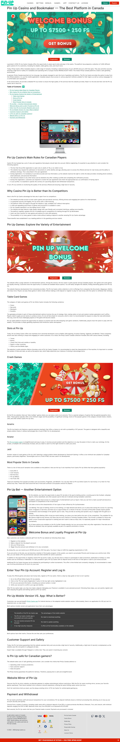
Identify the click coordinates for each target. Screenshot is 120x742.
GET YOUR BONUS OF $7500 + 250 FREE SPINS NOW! (60, 740)
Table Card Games (18, 96)
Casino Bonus (67, 718)
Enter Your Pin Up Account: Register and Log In (24, 108)
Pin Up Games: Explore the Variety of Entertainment (26, 94)
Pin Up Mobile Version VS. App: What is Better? (24, 110)
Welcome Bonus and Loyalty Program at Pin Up (24, 106)
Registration (54, 59)
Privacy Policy (67, 724)
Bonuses (67, 59)
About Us (66, 730)
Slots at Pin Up (17, 98)
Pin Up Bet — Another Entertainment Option (23, 104)
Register (114, 3)
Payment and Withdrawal (17, 117)
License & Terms (68, 733)
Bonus (105, 3)
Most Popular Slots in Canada (22, 102)
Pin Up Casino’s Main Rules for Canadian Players (25, 90)
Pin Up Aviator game (16, 442)
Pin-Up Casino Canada (70, 715)
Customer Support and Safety (19, 112)
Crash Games (17, 100)
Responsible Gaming (69, 727)
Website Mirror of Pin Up (17, 115)
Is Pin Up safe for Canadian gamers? (21, 113)
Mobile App (67, 721)
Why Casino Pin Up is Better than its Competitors (25, 92)
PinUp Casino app (32, 601)
